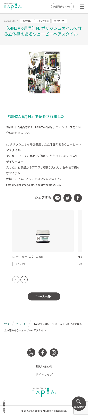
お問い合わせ (44, 366)
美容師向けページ (62, 6)
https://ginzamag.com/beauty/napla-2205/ (34, 185)
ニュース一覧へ (44, 296)
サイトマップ (44, 375)
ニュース (21, 324)
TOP (6, 324)
